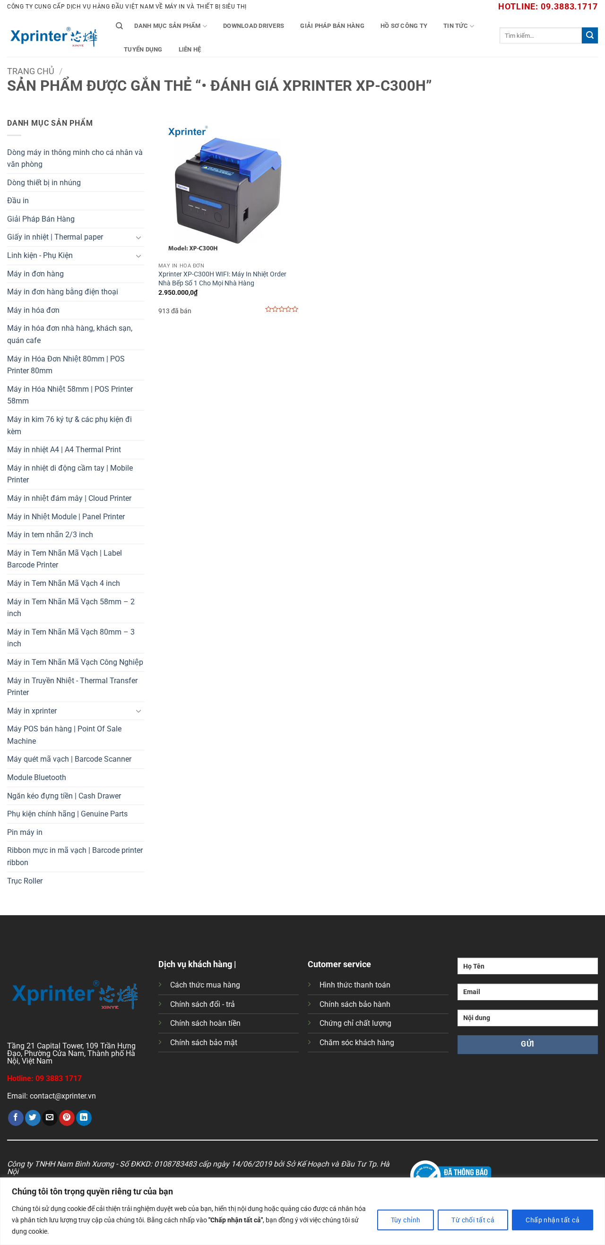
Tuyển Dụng (143, 49)
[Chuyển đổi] (138, 237)
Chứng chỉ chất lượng (355, 1023)
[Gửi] (590, 35)
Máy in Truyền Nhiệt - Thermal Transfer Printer (72, 686)
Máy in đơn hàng (35, 273)
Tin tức (455, 25)
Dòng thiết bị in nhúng (44, 182)
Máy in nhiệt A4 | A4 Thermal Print (64, 449)
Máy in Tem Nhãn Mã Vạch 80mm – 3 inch (71, 638)
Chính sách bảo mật (203, 1042)
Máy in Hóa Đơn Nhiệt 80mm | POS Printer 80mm (66, 365)
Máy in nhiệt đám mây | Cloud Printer (69, 498)
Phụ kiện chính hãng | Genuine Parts (67, 813)
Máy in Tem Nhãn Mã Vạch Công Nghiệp (75, 662)
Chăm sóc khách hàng (357, 1042)
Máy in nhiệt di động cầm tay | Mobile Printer (70, 474)
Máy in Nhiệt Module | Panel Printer (66, 516)
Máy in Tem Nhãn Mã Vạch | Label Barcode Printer (64, 559)
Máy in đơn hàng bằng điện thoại (62, 291)
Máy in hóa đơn (33, 310)
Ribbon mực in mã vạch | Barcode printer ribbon (75, 856)
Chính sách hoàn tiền (205, 1023)
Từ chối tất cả (472, 1220)
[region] (302, 1211)
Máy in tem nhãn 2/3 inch (50, 534)
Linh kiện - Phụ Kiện (40, 255)
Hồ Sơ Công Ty (403, 25)
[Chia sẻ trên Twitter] (33, 1118)
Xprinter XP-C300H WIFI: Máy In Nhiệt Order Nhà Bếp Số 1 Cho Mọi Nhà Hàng (222, 278)
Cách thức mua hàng (205, 984)
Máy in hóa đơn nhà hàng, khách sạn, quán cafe (69, 334)
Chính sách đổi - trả (202, 1004)
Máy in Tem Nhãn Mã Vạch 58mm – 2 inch (71, 607)
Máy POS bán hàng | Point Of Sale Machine (64, 735)
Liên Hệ (190, 49)
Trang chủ (30, 71)
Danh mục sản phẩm (167, 25)
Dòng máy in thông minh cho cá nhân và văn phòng (75, 158)
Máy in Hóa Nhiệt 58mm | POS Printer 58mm (70, 395)
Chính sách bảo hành (355, 1004)
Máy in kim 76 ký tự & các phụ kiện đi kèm (69, 425)
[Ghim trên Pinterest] (67, 1118)
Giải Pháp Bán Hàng (332, 25)
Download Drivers (253, 25)
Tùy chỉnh (406, 1220)
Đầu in (18, 200)
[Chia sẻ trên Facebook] (16, 1118)
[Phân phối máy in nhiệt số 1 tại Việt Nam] (54, 35)
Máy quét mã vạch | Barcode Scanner (69, 759)
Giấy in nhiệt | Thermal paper (55, 236)
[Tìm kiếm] (119, 26)
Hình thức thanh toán (355, 984)
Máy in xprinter (32, 710)
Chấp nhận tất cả (552, 1220)
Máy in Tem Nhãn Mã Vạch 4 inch (63, 583)
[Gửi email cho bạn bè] (50, 1118)
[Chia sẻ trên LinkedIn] (84, 1118)
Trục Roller (25, 880)
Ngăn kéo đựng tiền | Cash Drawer (64, 795)
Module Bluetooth (36, 777)
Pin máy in (25, 832)
